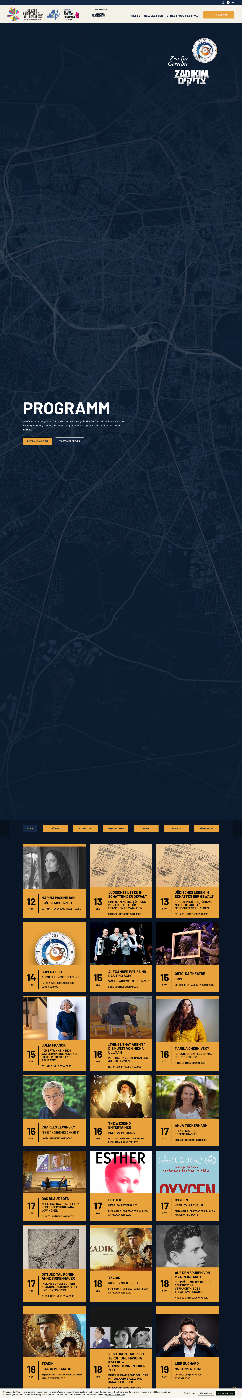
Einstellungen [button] (189, 1393)
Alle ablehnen (206, 1393)
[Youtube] (233, 2)
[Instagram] (223, 2)
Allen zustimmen (225, 1393)
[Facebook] (228, 2)
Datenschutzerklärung (115, 1394)
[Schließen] (238, 1393)
